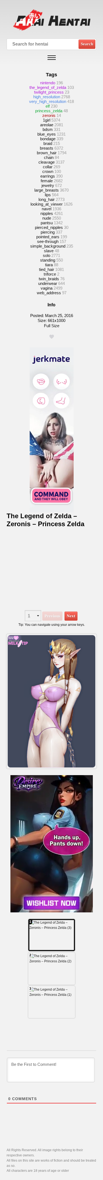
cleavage (46, 162)
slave (49, 250)
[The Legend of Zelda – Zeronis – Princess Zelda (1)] (51, 1002)
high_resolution (46, 96)
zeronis (48, 115)
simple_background (47, 246)
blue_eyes (46, 134)
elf (48, 106)
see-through (48, 241)
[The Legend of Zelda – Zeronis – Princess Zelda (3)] (51, 935)
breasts (46, 148)
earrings (47, 176)
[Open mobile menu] (52, 57)
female (47, 180)
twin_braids (49, 278)
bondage (47, 138)
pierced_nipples (49, 227)
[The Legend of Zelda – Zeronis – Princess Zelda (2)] (51, 968)
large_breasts (46, 190)
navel (46, 208)
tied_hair (46, 269)
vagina (46, 288)
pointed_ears (47, 236)
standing (47, 260)
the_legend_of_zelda (47, 87)
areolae (46, 124)
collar (47, 166)
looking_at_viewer (46, 204)
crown (47, 171)
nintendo (47, 82)
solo (46, 255)
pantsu (47, 222)
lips (48, 194)
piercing (48, 232)
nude (46, 218)
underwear (47, 283)
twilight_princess (49, 92)
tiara (49, 264)
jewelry (47, 185)
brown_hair (47, 152)
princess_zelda (48, 110)
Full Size (51, 325)
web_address (49, 292)
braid (47, 143)
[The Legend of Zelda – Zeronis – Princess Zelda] (51, 701)
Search (87, 44)
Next (71, 616)
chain (49, 157)
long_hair (46, 199)
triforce (50, 274)
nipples (46, 213)
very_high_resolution (47, 101)
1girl (46, 120)
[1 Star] (51, 337)
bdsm (48, 129)
